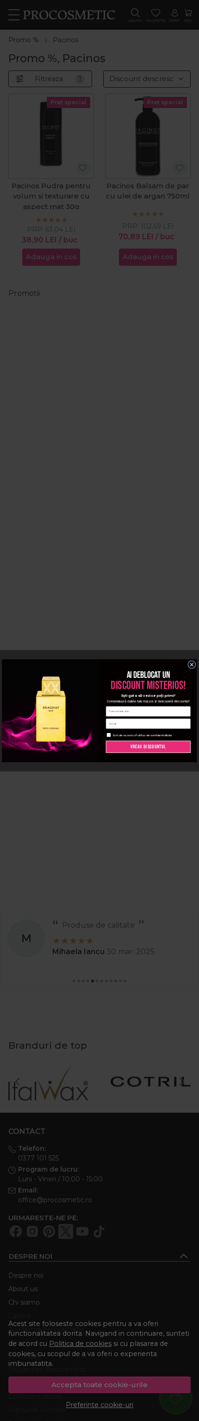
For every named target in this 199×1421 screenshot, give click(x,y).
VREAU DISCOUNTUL (148, 746)
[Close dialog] (192, 664)
